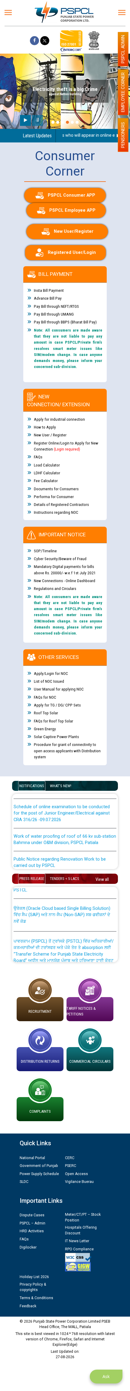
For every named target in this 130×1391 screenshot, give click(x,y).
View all (102, 879)
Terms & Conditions (36, 1298)
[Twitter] (44, 40)
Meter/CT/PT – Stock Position (83, 1217)
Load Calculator (47, 465)
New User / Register (50, 434)
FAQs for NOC (45, 697)
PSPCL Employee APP (72, 210)
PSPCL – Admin (32, 1223)
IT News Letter (77, 1241)
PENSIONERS (123, 135)
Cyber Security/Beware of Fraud (60, 558)
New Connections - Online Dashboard (64, 580)
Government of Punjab (39, 1166)
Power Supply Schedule (39, 1174)
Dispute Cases (32, 1215)
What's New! (60, 786)
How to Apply (45, 427)
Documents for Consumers (56, 488)
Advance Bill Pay (48, 298)
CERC (69, 1158)
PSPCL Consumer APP (71, 195)
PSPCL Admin (123, 49)
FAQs (38, 456)
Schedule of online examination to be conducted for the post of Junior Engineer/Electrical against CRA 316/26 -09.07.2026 (62, 806)
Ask (106, 1376)
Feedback (28, 1306)
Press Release (31, 878)
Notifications (31, 786)
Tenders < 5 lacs (64, 878)
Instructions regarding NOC (56, 512)
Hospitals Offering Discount (81, 1230)
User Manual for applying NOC (59, 689)
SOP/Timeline (45, 550)
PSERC (70, 1166)
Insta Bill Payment (49, 290)
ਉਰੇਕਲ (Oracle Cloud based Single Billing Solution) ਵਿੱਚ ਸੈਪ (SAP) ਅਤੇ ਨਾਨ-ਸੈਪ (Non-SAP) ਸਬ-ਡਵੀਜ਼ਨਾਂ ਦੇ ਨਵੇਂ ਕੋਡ (62, 908)
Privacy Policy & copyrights (33, 1287)
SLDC (24, 1182)
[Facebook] (34, 40)
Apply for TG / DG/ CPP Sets (57, 705)
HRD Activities (32, 1231)
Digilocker (28, 1247)
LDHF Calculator (47, 472)
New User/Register (73, 231)
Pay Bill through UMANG (54, 314)
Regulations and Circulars (55, 588)
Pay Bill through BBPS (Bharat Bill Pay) (65, 322)
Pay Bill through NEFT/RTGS (56, 306)
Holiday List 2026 (34, 1277)
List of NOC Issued (49, 681)
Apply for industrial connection (59, 419)
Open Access (76, 1174)
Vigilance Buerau (79, 1182)
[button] (52, 122)
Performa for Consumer (54, 496)
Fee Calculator (46, 480)
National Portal (32, 1158)
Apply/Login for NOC (51, 673)
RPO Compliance (79, 1249)
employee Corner (123, 92)
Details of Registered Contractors (61, 504)
